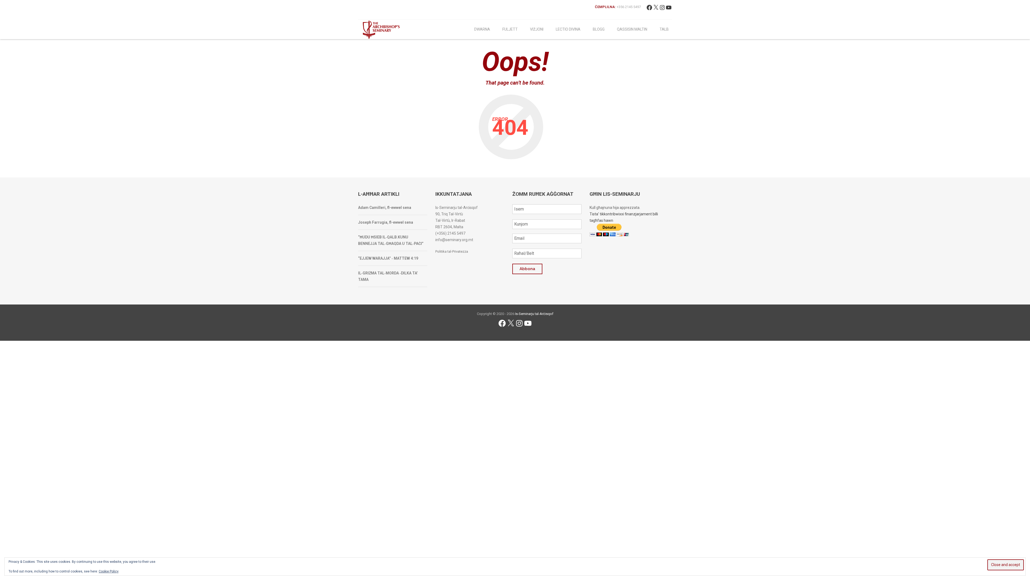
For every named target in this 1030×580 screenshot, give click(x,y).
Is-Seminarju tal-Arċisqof (534, 314)
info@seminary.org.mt (454, 240)
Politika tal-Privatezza (451, 251)
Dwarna (482, 29)
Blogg (599, 29)
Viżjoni (536, 29)
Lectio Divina (568, 29)
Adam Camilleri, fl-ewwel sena (384, 207)
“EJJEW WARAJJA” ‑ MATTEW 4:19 (388, 258)
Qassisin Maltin (632, 29)
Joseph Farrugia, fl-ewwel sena (385, 222)
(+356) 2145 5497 (450, 233)
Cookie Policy (109, 571)
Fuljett (510, 29)
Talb (664, 29)
